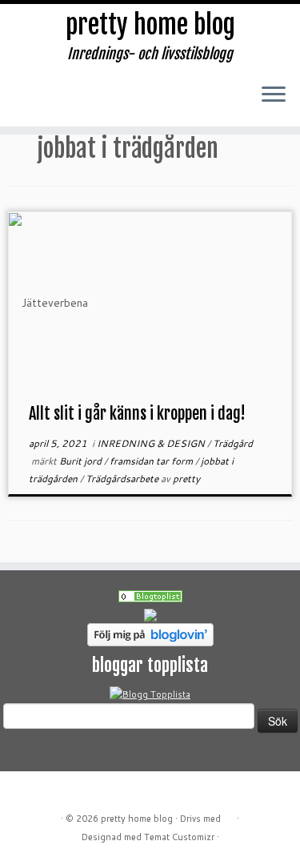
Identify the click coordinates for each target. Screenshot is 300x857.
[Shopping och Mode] (150, 595)
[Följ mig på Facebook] (76, 103)
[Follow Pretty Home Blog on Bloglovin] (150, 633)
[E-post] (50, 103)
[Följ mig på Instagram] (103, 103)
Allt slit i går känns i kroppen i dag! (137, 414)
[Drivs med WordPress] (228, 815)
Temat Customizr (179, 837)
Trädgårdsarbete (123, 478)
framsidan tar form (152, 461)
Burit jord (81, 461)
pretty (186, 478)
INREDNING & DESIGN (152, 443)
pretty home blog (150, 25)
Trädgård (233, 443)
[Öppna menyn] (274, 95)
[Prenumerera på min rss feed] (23, 103)
